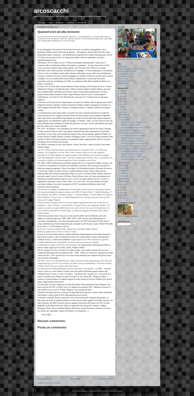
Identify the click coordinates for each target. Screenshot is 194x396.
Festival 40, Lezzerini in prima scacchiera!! (134, 146)
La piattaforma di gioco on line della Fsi (130, 69)
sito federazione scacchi (125, 76)
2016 (122, 187)
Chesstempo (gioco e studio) (127, 71)
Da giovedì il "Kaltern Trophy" (130, 125)
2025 (122, 93)
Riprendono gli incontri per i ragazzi (132, 159)
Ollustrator (105, 391)
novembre (125, 117)
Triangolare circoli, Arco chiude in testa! (133, 156)
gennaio (124, 181)
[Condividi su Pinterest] (50, 315)
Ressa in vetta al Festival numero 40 (132, 140)
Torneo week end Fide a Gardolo (131, 154)
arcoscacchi (51, 10)
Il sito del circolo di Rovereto (127, 81)
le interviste (59, 22)
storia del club (81, 22)
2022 (122, 101)
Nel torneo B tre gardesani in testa (132, 138)
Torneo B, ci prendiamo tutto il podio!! (133, 135)
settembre (125, 162)
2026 (122, 91)
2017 (122, 184)
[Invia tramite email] (43, 315)
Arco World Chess (123, 83)
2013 (122, 195)
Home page (41, 22)
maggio (124, 170)
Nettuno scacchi (123, 78)
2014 (122, 192)
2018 (122, 112)
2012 (122, 198)
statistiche (70, 22)
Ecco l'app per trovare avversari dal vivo (134, 122)
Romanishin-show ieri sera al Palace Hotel (134, 143)
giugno (124, 168)
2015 (122, 190)
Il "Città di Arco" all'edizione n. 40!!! (132, 151)
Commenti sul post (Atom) (52, 383)
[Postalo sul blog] (44, 315)
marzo (124, 176)
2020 (122, 107)
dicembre (125, 114)
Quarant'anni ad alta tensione (130, 130)
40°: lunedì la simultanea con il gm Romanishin (136, 148)
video (51, 22)
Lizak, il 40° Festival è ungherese (131, 133)
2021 (122, 104)
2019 (122, 109)
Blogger (119, 391)
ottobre (124, 120)
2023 (122, 99)
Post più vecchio (106, 379)
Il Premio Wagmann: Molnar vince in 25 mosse (136, 127)
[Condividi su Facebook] (48, 315)
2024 (122, 96)
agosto (124, 165)
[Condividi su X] (46, 315)
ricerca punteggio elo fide (126, 74)
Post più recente (44, 379)
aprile (123, 173)
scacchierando (122, 66)
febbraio (124, 178)
